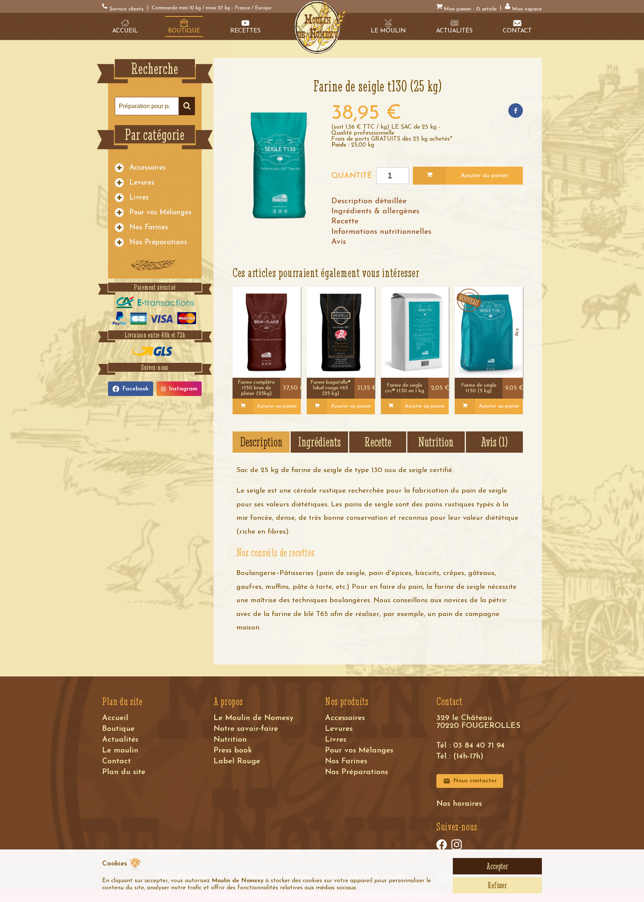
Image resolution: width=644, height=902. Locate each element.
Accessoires (147, 168)
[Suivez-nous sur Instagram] (456, 844)
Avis (338, 242)
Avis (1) (494, 442)
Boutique (118, 729)
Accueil (115, 718)
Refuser (497, 885)
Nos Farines (148, 227)
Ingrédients (319, 442)
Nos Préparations (158, 242)
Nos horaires (459, 804)
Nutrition (436, 442)
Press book (233, 750)
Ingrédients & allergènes (375, 211)
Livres (139, 197)
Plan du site (123, 772)
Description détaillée (369, 201)
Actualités (120, 740)
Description (261, 442)
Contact (116, 761)
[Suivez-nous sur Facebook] (441, 844)
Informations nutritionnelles (381, 232)
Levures (141, 182)
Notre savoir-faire (246, 729)
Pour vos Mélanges (160, 212)
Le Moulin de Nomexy (254, 718)
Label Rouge (237, 761)
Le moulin (120, 750)
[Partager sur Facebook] (515, 110)
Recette (345, 221)
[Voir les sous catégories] (119, 167)
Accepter (497, 866)
